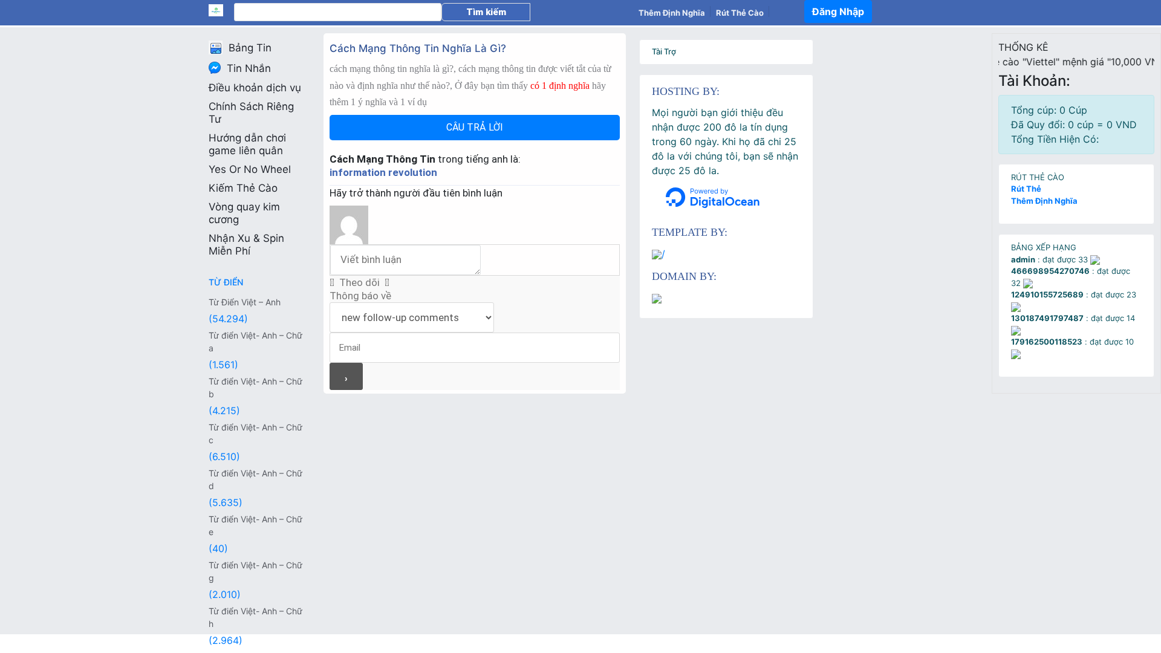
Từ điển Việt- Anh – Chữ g (255, 571)
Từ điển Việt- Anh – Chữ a (255, 341)
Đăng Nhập (838, 11)
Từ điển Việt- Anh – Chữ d (255, 479)
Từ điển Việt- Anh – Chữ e (255, 525)
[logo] (221, 10)
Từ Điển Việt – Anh (245, 302)
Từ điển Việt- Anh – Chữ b (255, 387)
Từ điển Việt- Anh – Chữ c (255, 433)
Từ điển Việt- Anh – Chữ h (255, 617)
